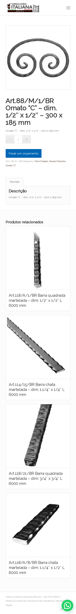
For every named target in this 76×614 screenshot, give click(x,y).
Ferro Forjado (41, 161)
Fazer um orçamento (24, 153)
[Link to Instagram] (62, 609)
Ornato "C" (11, 165)
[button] (67, 605)
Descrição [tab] (14, 182)
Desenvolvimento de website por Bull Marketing (30, 601)
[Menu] (68, 8)
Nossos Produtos (57, 161)
